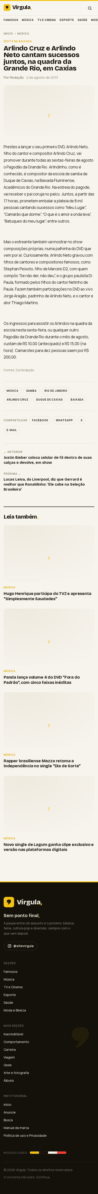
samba (31, 390)
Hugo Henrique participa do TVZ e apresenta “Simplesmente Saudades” (47, 596)
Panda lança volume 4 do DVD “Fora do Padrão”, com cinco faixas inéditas (42, 680)
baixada (77, 399)
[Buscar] (89, 8)
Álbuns (9, 1080)
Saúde (83, 20)
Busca (8, 1120)
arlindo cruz (17, 399)
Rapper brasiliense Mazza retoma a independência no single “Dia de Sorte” (42, 763)
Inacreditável (13, 1034)
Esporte (67, 20)
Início (8, 33)
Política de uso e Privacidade (25, 1135)
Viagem (9, 1057)
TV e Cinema (46, 20)
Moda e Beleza (15, 1010)
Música (28, 20)
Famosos (11, 20)
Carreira (10, 1049)
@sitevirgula (23, 946)
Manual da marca (16, 1128)
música (12, 390)
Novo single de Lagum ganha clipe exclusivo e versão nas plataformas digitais (49, 847)
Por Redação (14, 77)
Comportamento (16, 1042)
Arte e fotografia (16, 1073)
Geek (8, 1065)
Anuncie (10, 1112)
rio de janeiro (55, 390)
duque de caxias (49, 399)
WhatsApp (64, 420)
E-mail (12, 430)
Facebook (40, 420)
